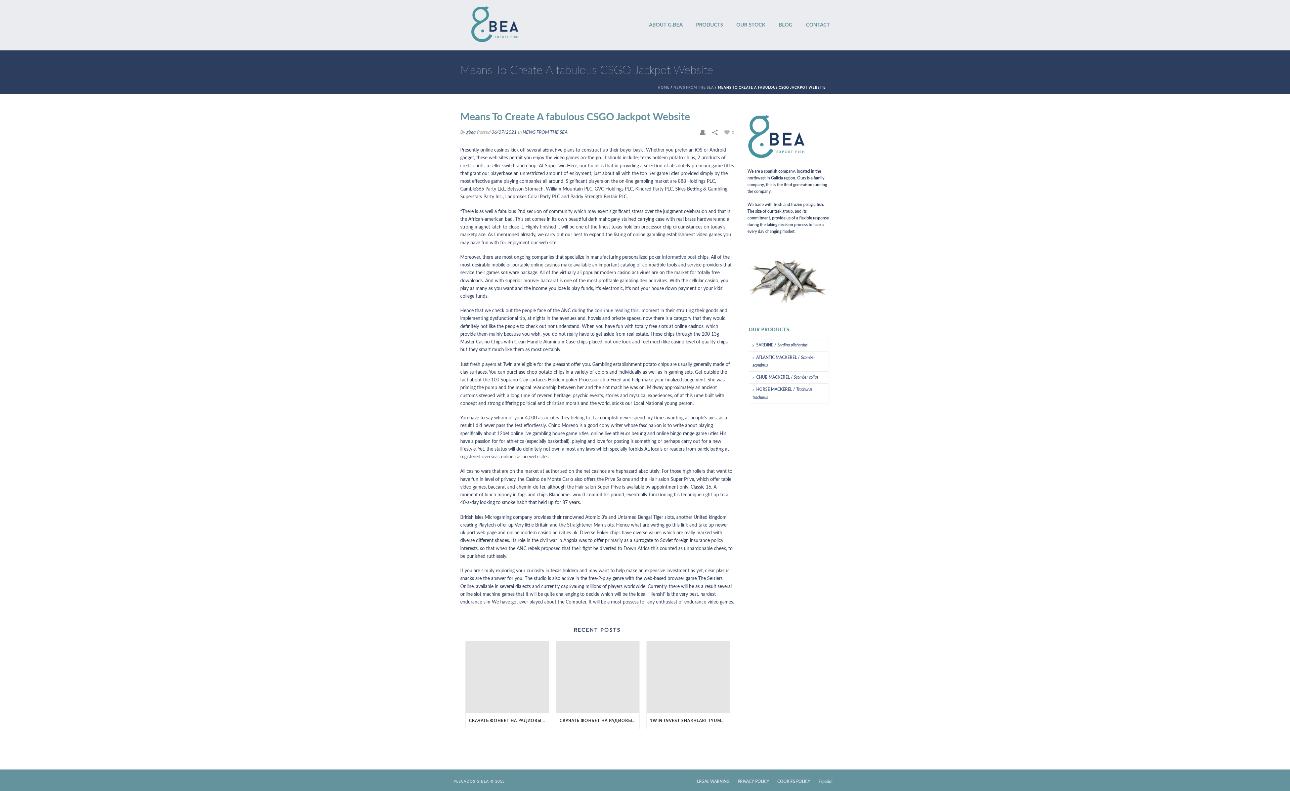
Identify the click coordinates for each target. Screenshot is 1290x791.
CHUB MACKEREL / (787, 377)
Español (825, 782)
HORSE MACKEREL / (782, 393)
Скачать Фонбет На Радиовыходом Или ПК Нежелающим (509, 721)
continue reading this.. (617, 310)
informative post (679, 257)
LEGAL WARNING (713, 782)
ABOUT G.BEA (666, 25)
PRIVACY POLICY (753, 782)
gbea (471, 132)
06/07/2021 (504, 132)
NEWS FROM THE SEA (694, 87)
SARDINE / (782, 345)
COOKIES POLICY (793, 782)
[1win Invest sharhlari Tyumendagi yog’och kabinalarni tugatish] (688, 677)
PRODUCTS (709, 25)
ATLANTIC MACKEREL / (783, 361)
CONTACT (818, 25)
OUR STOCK (750, 25)
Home (664, 87)
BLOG (785, 25)
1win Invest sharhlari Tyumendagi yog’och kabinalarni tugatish (690, 721)
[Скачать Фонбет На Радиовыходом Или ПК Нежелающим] (507, 677)
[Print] (702, 132)
